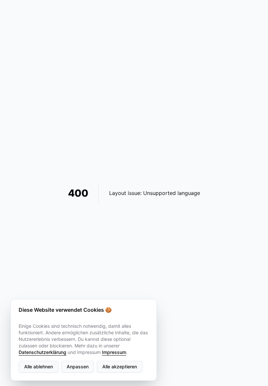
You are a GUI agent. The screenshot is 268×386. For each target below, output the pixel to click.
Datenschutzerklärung (42, 352)
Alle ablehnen (38, 366)
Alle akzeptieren (119, 366)
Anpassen (78, 366)
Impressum (114, 352)
